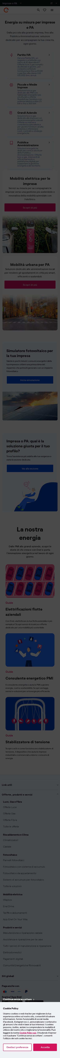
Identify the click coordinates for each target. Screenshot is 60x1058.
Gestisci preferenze (17, 1047)
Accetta (45, 1047)
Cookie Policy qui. (28, 1033)
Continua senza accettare (17, 999)
